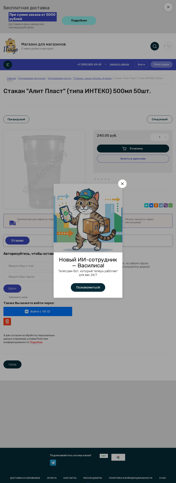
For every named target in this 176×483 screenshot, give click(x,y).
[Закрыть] (122, 183)
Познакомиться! (88, 287)
